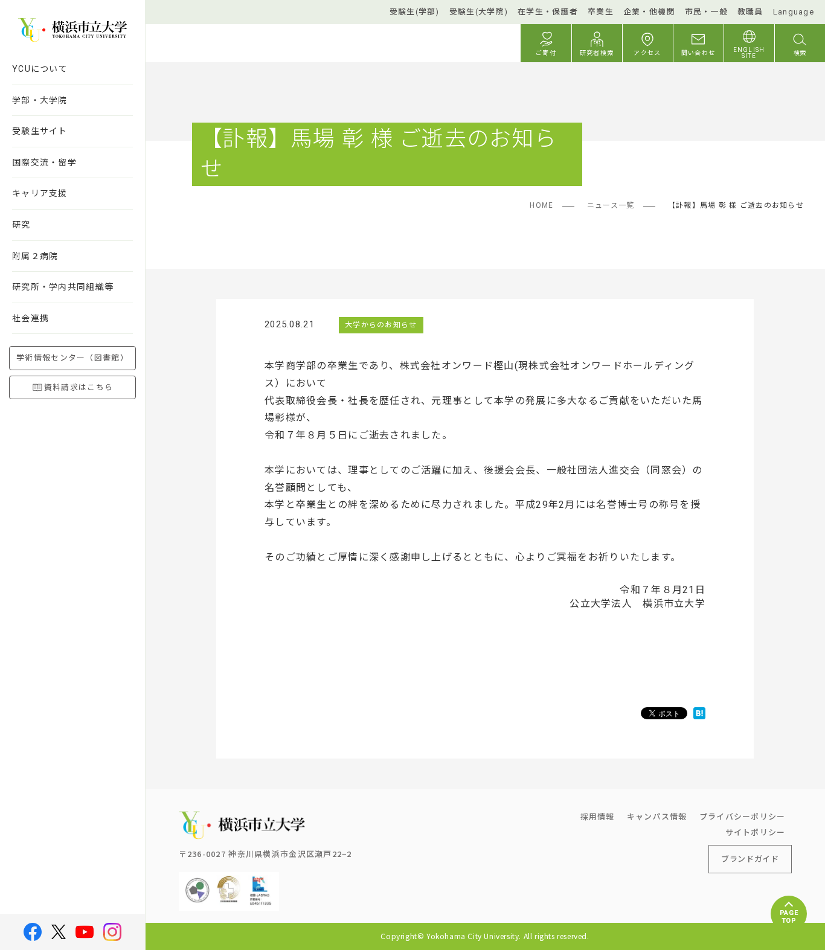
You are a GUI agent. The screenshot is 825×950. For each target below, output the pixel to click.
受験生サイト (40, 131)
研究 (21, 224)
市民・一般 (706, 11)
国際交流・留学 (44, 162)
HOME (541, 205)
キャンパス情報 (657, 816)
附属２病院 (35, 256)
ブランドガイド (750, 858)
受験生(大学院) (478, 11)
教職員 (750, 11)
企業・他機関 (649, 11)
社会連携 (30, 318)
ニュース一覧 (611, 205)
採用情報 (597, 816)
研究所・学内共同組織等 (63, 287)
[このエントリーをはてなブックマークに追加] (699, 713)
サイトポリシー (755, 832)
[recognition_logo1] (197, 881)
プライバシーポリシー (742, 816)
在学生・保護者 (548, 11)
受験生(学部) (415, 11)
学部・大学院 (40, 100)
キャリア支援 (40, 193)
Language (793, 11)
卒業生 (601, 11)
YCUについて (40, 69)
